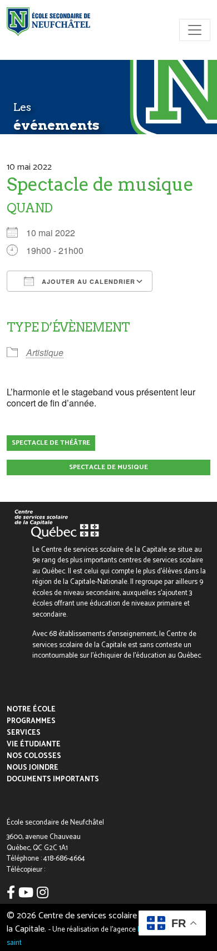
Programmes (31, 721)
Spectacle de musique (108, 467)
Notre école (31, 709)
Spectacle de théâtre (51, 443)
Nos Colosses (34, 756)
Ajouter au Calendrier (87, 281)
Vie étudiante (34, 744)
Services (24, 733)
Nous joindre (32, 768)
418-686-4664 (64, 858)
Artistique (44, 352)
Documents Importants (53, 779)
